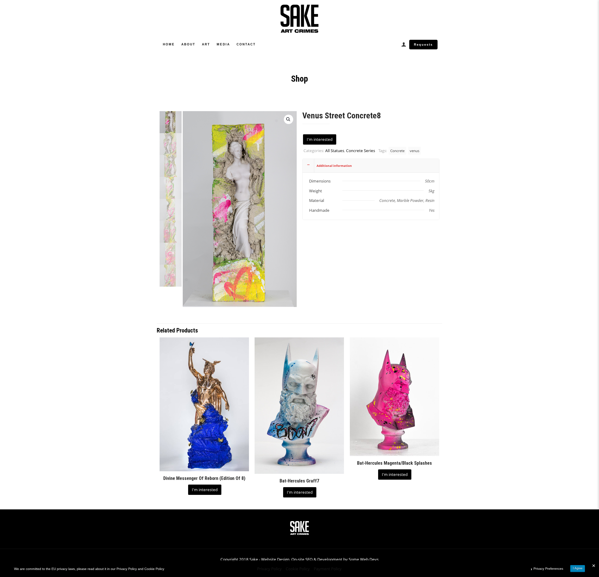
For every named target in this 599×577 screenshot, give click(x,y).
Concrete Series (360, 150)
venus (414, 150)
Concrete (397, 150)
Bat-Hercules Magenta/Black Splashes (394, 463)
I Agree (577, 568)
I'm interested (319, 139)
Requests (423, 44)
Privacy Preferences (548, 568)
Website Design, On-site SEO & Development (302, 559)
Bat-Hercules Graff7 (299, 481)
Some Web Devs (364, 559)
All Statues (334, 150)
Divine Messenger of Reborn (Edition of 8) (204, 478)
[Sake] (299, 18)
